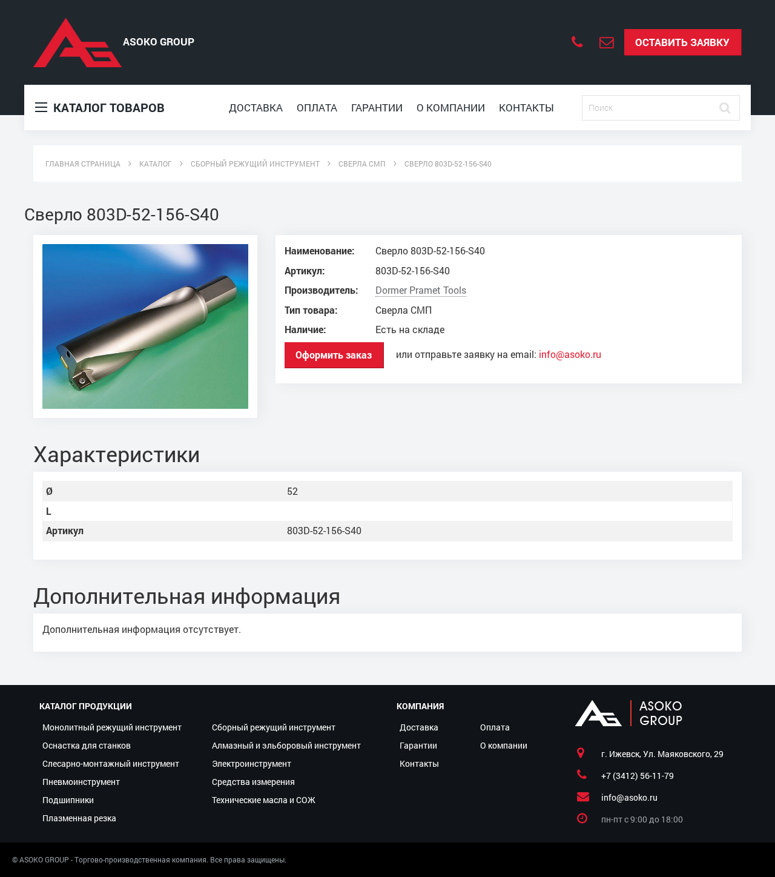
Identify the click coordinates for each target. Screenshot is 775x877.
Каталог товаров (107, 107)
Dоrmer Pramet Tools (420, 290)
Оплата (317, 107)
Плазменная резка (79, 818)
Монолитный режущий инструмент (112, 727)
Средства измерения (253, 781)
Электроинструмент (251, 763)
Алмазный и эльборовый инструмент (286, 745)
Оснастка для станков (86, 745)
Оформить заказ (333, 354)
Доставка (256, 107)
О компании (451, 107)
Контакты (526, 107)
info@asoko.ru (570, 354)
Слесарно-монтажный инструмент (110, 763)
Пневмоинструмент (81, 781)
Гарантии (377, 107)
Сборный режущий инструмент (273, 727)
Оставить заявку (682, 42)
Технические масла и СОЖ (263, 800)
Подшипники (68, 800)
